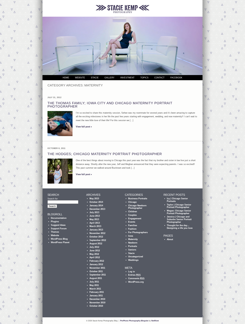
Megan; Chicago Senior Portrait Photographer (179, 212)
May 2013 (94, 219)
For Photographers (138, 232)
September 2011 (98, 274)
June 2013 (95, 216)
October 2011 (96, 271)
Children (132, 211)
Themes (55, 232)
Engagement (134, 218)
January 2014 (96, 205)
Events (131, 222)
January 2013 (96, 229)
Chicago (132, 202)
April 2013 (95, 223)
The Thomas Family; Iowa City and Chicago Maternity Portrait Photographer (110, 104)
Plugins (55, 221)
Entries (134, 275)
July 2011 (94, 281)
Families (132, 225)
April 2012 (95, 257)
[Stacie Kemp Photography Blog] (122, 16)
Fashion (132, 229)
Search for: (53, 198)
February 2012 (97, 261)
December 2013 (97, 209)
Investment (127, 78)
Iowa (130, 236)
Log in (131, 271)
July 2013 (94, 212)
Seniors (132, 249)
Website (80, 78)
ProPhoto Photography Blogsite (134, 321)
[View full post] (60, 123)
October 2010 (96, 306)
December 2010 (97, 299)
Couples (132, 215)
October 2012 (96, 236)
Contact (159, 78)
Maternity (133, 239)
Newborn (132, 242)
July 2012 (94, 247)
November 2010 (97, 302)
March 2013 (95, 226)
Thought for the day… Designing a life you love (179, 226)
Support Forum (59, 228)
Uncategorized (135, 256)
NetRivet (155, 321)
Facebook (176, 78)
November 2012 (97, 233)
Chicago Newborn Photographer (137, 206)
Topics (144, 78)
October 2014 (96, 202)
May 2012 (94, 254)
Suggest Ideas (58, 225)
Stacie (95, 78)
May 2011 (94, 285)
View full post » (84, 126)
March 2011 (95, 288)
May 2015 (94, 198)
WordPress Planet (60, 242)
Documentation (58, 218)
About (170, 239)
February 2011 (97, 292)
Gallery (109, 78)
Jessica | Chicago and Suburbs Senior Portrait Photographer (179, 219)
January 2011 (96, 295)
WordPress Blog (59, 239)
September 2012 (98, 240)
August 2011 (96, 278)
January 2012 (96, 264)
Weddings (133, 260)
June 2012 (95, 250)
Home (66, 78)
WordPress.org (136, 282)
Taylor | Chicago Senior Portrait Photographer (179, 206)
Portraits (132, 246)
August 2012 (96, 243)
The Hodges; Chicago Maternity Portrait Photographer (105, 154)
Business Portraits (137, 198)
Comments (136, 278)
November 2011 (97, 268)
